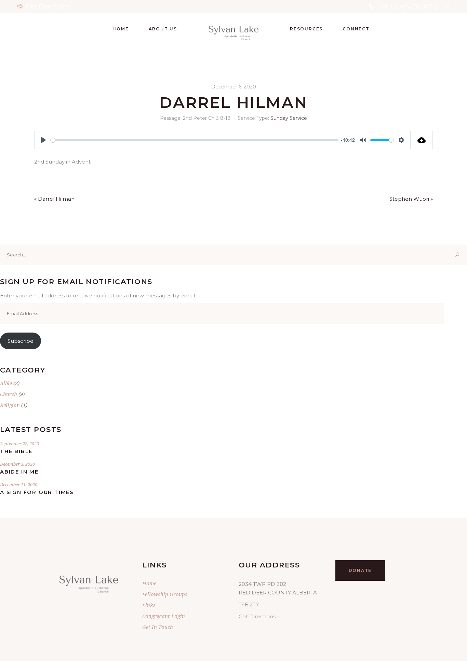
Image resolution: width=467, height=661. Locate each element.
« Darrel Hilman (54, 199)
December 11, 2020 (18, 484)
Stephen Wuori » (411, 199)
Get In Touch (157, 626)
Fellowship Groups (164, 594)
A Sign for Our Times (37, 492)
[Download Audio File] (422, 140)
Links (149, 605)
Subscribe (21, 341)
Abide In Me (19, 471)
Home (149, 583)
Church (8, 394)
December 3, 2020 (17, 464)
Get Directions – (259, 616)
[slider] (194, 140)
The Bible (16, 451)
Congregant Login (163, 616)
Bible (6, 383)
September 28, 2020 (19, 443)
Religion (10, 405)
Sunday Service (288, 118)
